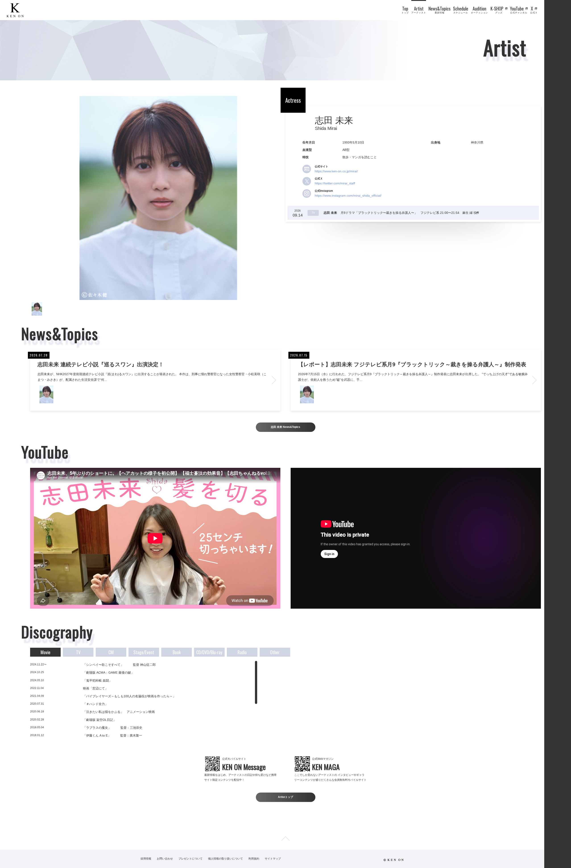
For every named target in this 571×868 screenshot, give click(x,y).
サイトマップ (273, 858)
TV (78, 652)
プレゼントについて (190, 858)
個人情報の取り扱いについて (225, 858)
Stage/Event (143, 652)
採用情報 (146, 858)
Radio (242, 652)
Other (275, 652)
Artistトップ (285, 797)
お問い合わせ (165, 858)
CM (111, 652)
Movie (45, 652)
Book (177, 652)
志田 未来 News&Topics (285, 427)
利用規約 (253, 858)
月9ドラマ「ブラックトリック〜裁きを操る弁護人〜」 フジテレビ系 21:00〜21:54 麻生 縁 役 (401, 212)
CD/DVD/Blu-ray (209, 652)
